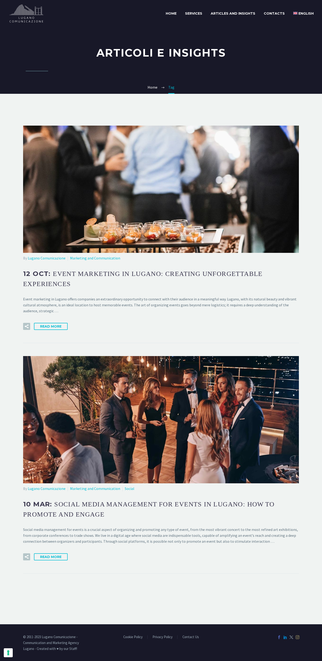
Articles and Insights (233, 13)
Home (171, 13)
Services (193, 13)
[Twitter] (291, 637)
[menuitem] (303, 13)
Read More (51, 326)
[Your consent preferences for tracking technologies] (8, 652)
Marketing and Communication (95, 258)
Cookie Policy (133, 637)
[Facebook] (279, 637)
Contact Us (190, 637)
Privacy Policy (163, 637)
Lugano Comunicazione (47, 258)
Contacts (274, 13)
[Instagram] (297, 637)
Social (129, 488)
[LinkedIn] (285, 637)
